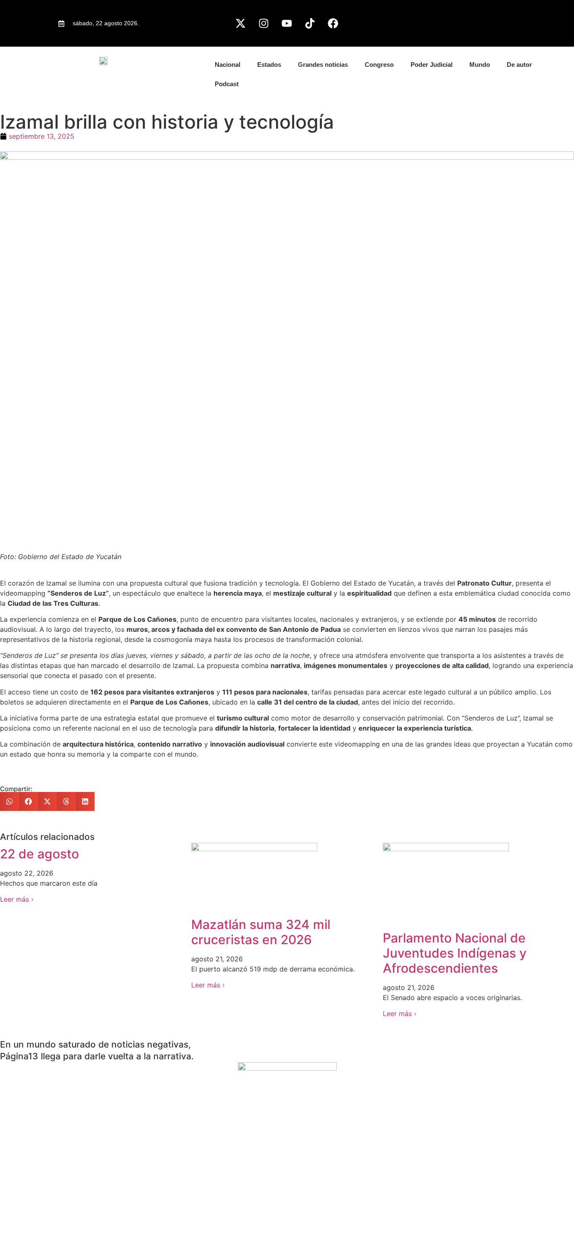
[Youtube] (287, 23)
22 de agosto (39, 853)
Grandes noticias (323, 64)
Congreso (379, 64)
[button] (9, 801)
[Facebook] (333, 23)
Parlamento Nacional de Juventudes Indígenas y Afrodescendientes (455, 953)
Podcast (227, 83)
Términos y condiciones (37, 1234)
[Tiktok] (310, 23)
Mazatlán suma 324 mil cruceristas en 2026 (260, 932)
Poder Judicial (432, 64)
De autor (519, 64)
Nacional (227, 64)
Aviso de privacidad (31, 1204)
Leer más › (17, 899)
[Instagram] (263, 23)
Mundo (479, 64)
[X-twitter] (240, 23)
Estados (269, 64)
